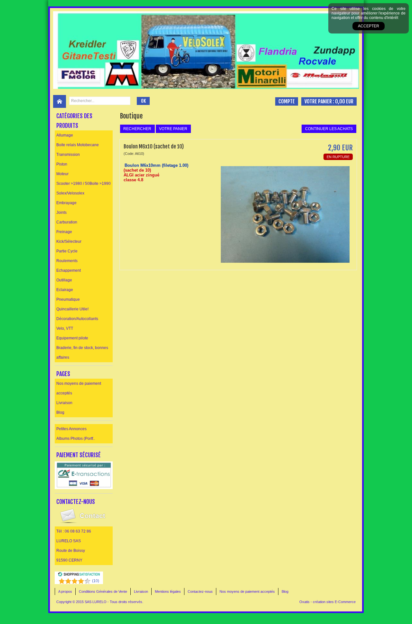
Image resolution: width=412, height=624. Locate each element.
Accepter (368, 26)
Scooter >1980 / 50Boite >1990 (83, 183)
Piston (61, 164)
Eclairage (64, 290)
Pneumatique (68, 299)
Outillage (64, 280)
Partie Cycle (67, 251)
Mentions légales (168, 591)
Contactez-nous (200, 591)
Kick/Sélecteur (68, 241)
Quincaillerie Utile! (72, 309)
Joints (61, 212)
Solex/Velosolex (70, 193)
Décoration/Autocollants (77, 319)
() (95, 581)
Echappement (68, 270)
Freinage (64, 232)
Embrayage (66, 203)
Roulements (67, 261)
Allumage (64, 135)
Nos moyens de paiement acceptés (78, 388)
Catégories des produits (74, 120)
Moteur (62, 174)
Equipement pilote (72, 338)
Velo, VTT (64, 328)
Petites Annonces (71, 429)
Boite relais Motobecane (77, 145)
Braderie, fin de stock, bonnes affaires (82, 352)
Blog (60, 412)
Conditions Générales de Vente (103, 591)
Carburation (66, 222)
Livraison (64, 403)
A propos (65, 591)
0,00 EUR (344, 101)
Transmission (68, 154)
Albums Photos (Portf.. (75, 438)
